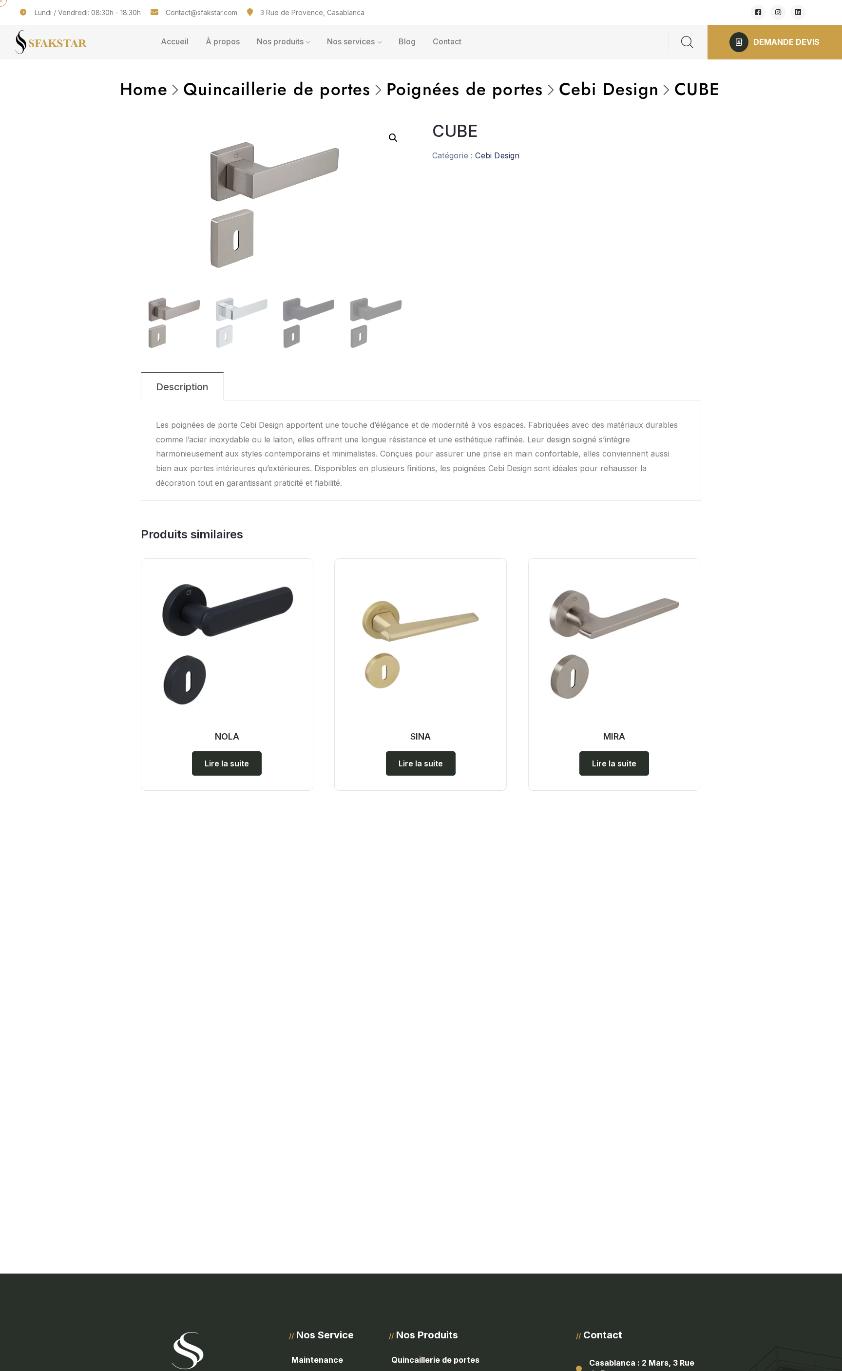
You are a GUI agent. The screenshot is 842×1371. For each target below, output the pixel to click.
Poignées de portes (464, 89)
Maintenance (317, 1360)
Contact (447, 41)
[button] (393, 138)
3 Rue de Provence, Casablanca (312, 12)
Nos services (351, 41)
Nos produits (280, 41)
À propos (223, 41)
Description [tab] (182, 387)
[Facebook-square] (758, 12)
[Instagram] (777, 12)
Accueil (175, 41)
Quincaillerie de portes (277, 89)
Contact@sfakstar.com (201, 12)
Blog (407, 41)
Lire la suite (227, 763)
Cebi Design (609, 89)
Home (144, 89)
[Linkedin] (797, 12)
